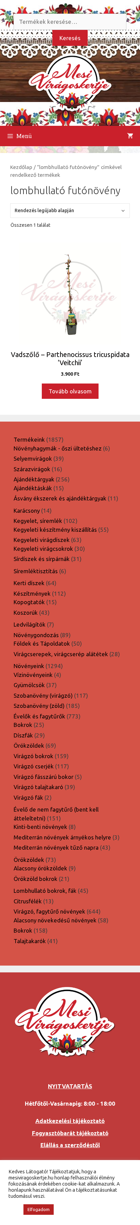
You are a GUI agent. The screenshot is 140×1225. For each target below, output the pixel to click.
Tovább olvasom (70, 391)
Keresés (70, 38)
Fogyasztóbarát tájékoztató (70, 1133)
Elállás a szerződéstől (70, 1145)
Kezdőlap (21, 167)
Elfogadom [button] (39, 1209)
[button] (14, 1210)
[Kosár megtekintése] (130, 136)
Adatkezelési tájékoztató (70, 1121)
